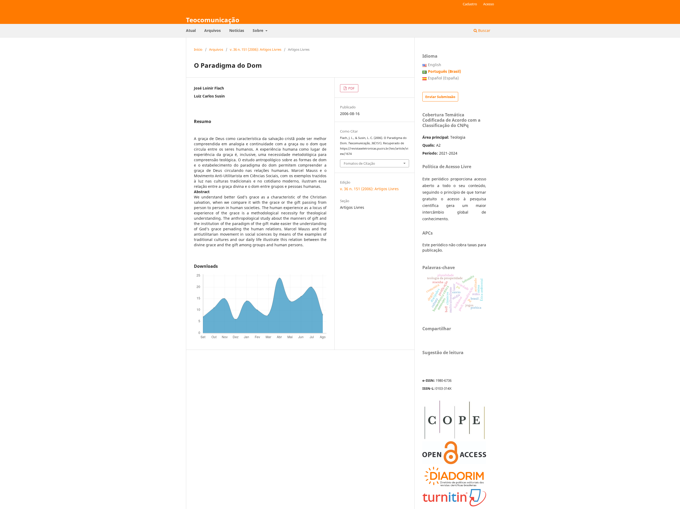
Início (198, 49)
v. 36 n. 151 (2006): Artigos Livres (255, 49)
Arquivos (212, 30)
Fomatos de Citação (359, 163)
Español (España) (443, 77)
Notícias (236, 30)
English (434, 64)
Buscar (483, 30)
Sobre (258, 30)
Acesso (488, 4)
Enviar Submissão (440, 96)
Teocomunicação (212, 19)
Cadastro (470, 4)
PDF (351, 88)
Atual (191, 30)
